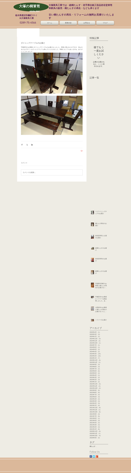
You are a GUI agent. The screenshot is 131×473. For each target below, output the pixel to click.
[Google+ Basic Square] (97, 456)
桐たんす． (93, 446)
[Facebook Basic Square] (91, 456)
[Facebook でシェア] (22, 145)
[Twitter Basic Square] (94, 456)
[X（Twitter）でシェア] (27, 145)
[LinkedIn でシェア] (32, 145)
